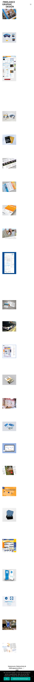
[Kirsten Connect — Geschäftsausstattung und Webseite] (9, 448)
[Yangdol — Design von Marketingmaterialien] (9, 234)
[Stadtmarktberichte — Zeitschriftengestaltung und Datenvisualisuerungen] (9, 647)
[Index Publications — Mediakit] (9, 515)
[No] (32, 676)
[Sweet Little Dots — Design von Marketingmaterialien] (9, 403)
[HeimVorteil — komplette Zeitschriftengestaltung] (9, 116)
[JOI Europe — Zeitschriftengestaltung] (9, 37)
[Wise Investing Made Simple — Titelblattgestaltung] (9, 380)
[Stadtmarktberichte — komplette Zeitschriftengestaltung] (9, 304)
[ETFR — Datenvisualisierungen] (9, 187)
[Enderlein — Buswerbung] (9, 326)
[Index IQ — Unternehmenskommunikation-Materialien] (9, 210)
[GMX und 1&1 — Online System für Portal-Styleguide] (9, 351)
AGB (17, 670)
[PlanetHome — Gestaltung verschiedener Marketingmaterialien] (9, 625)
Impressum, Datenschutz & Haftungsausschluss (17, 667)
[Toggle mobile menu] (31, 4)
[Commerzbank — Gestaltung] (9, 14)
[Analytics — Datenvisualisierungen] (9, 263)
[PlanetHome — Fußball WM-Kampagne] (9, 426)
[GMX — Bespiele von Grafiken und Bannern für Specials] (9, 545)
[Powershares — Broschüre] (9, 491)
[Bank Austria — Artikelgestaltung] (9, 470)
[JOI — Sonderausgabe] (9, 140)
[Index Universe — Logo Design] (9, 601)
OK (7, 678)
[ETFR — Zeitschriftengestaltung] (9, 163)
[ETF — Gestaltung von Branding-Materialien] (9, 575)
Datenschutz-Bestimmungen (20, 678)
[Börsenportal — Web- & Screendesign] (9, 68)
